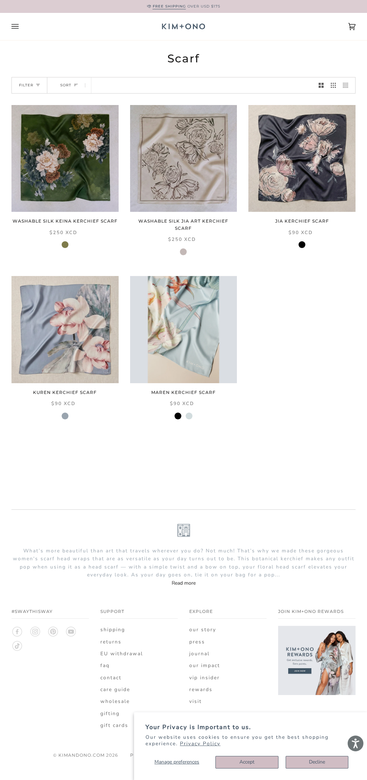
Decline (317, 761)
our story (202, 629)
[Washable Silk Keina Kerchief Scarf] (65, 158)
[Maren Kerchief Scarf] (183, 329)
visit (195, 701)
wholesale (115, 701)
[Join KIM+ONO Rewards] (317, 699)
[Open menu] (22, 26)
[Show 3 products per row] (333, 85)
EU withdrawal (121, 653)
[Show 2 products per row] (321, 85)
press (197, 641)
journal (199, 653)
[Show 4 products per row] (347, 85)
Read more (184, 583)
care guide (115, 689)
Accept (246, 761)
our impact (204, 665)
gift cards (114, 725)
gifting (110, 713)
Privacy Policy (200, 743)
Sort (65, 85)
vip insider (204, 677)
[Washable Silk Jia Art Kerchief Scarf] (183, 158)
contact (110, 677)
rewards (201, 689)
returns (110, 641)
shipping (112, 629)
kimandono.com (81, 755)
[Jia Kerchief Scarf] (302, 158)
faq (105, 665)
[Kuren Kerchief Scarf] (65, 329)
